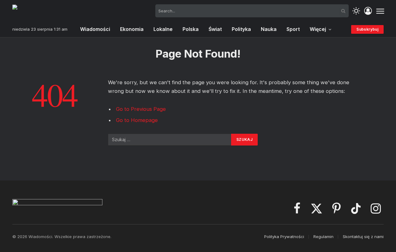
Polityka (241, 29)
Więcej (318, 29)
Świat (215, 29)
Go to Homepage (137, 120)
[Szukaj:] (170, 140)
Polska (191, 29)
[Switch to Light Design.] (356, 11)
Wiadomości (95, 29)
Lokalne (163, 29)
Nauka (269, 29)
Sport (293, 29)
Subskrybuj (367, 29)
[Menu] (380, 11)
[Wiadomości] (43, 11)
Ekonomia (132, 29)
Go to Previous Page (141, 109)
